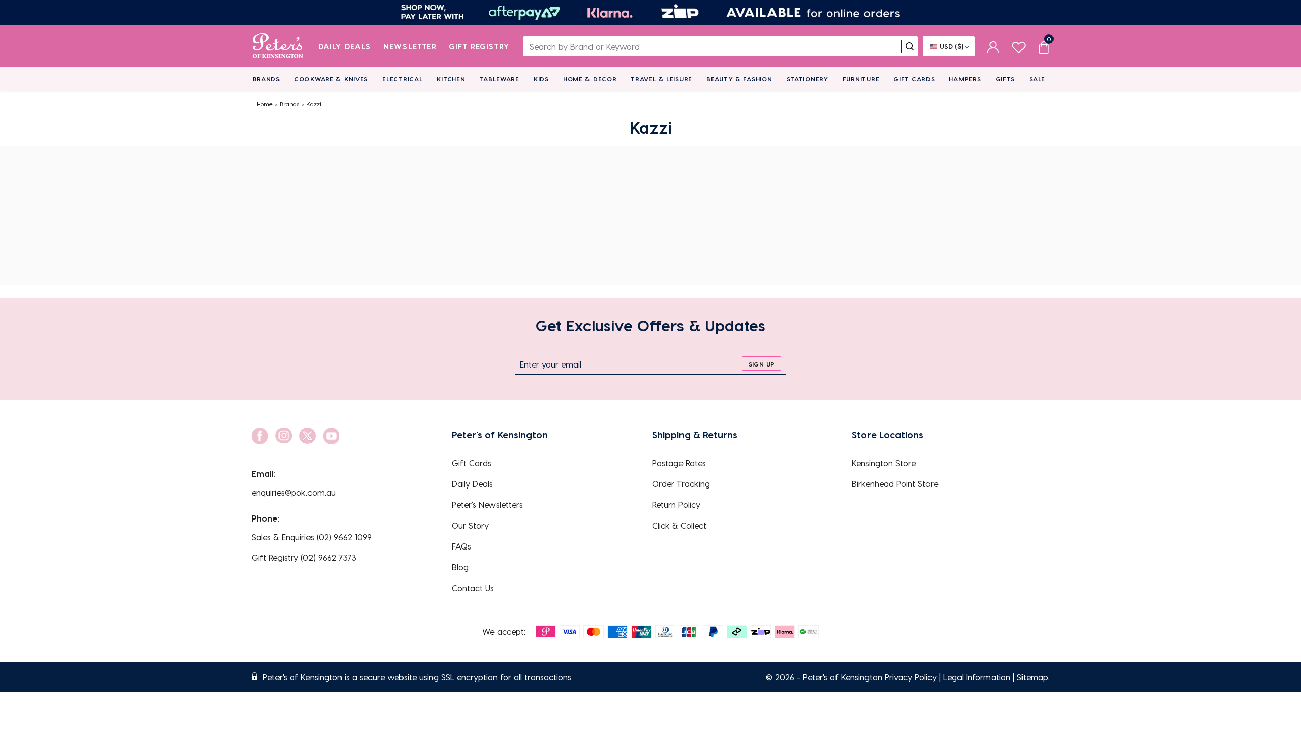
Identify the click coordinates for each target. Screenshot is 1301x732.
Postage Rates (679, 463)
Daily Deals (344, 46)
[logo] (278, 46)
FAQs (461, 546)
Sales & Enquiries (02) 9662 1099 (312, 537)
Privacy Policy (911, 677)
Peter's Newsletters (487, 504)
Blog (460, 567)
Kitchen (451, 78)
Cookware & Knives (331, 78)
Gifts (1005, 78)
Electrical (402, 78)
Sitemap (1032, 677)
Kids (541, 78)
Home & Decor (590, 78)
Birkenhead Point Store (895, 484)
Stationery (807, 78)
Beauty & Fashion (739, 78)
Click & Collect (679, 525)
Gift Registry (479, 46)
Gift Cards (914, 78)
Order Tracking (681, 484)
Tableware (499, 78)
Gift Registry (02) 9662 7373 (304, 557)
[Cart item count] (1043, 46)
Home (265, 103)
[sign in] (993, 46)
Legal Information (976, 677)
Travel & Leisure (661, 78)
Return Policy (676, 504)
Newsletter (410, 46)
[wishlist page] (1019, 46)
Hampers (965, 78)
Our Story (470, 525)
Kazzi (313, 103)
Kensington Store (884, 463)
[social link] (260, 436)
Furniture (861, 78)
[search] (910, 46)
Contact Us (473, 588)
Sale (1037, 78)
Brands (266, 78)
